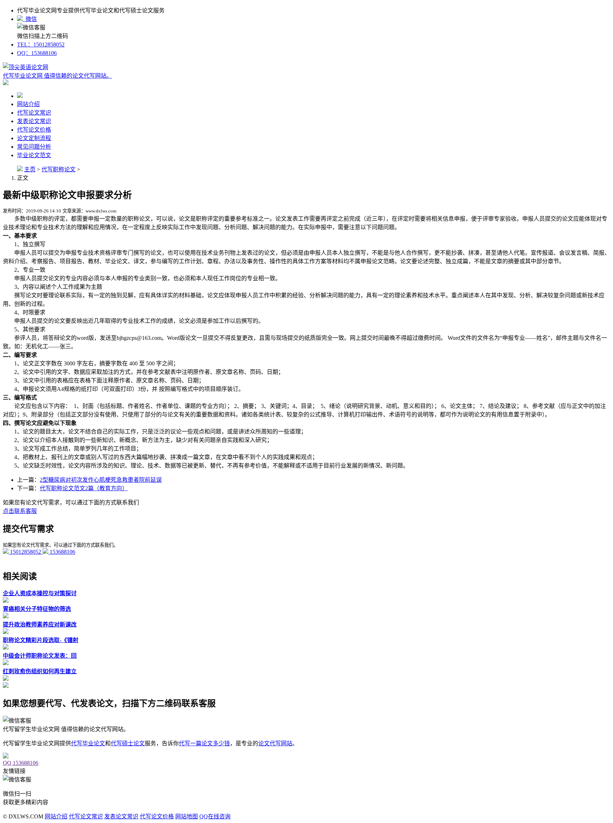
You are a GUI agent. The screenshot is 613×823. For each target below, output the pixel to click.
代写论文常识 (34, 113)
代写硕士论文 (128, 743)
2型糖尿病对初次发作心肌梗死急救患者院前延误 (101, 480)
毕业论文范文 (34, 155)
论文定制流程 (34, 138)
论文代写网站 (275, 743)
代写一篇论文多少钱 (204, 743)
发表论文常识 (34, 121)
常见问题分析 (34, 147)
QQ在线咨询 (215, 816)
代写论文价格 (34, 130)
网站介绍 (28, 104)
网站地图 (186, 816)
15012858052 (26, 552)
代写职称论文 (59, 169)
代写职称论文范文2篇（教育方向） (84, 488)
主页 (29, 169)
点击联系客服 (20, 511)
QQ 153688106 (20, 763)
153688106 (61, 552)
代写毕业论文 (88, 743)
